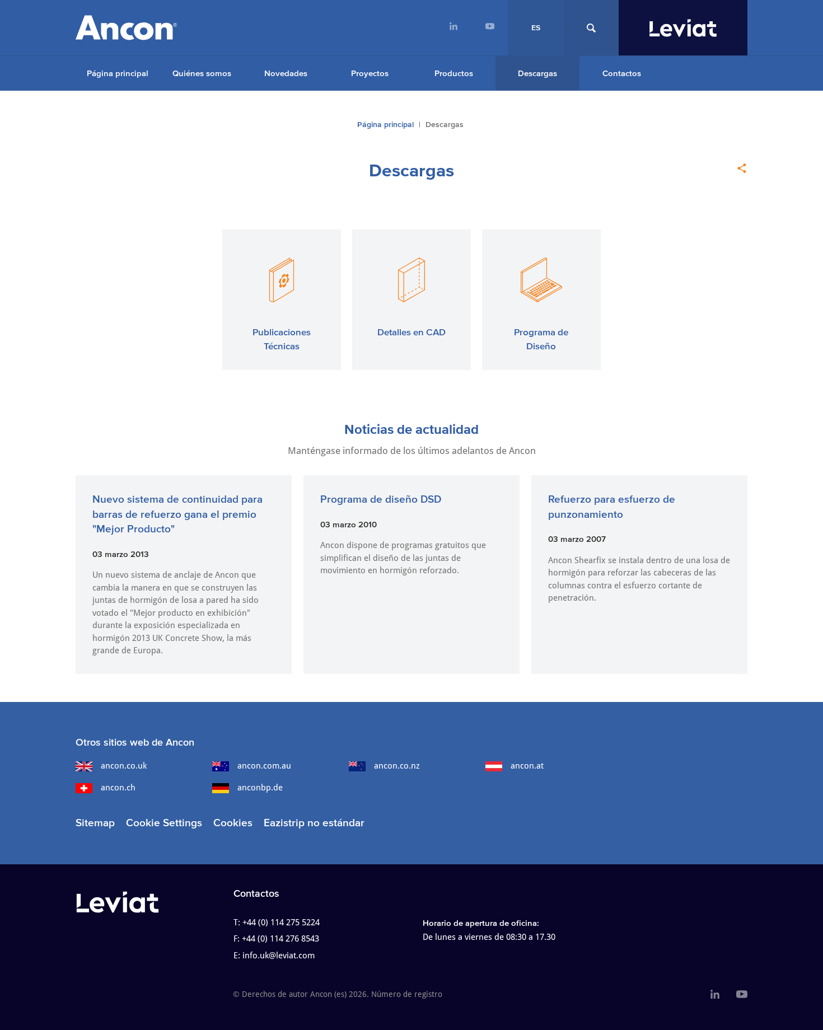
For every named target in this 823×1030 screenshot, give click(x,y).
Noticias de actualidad (411, 429)
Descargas (537, 73)
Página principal (117, 73)
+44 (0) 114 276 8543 (280, 939)
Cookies (232, 822)
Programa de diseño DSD (380, 499)
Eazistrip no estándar (314, 822)
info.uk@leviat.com (278, 956)
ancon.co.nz (397, 766)
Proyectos (370, 73)
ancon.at (527, 766)
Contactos (621, 73)
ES (535, 28)
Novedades (285, 73)
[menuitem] (453, 27)
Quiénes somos (201, 73)
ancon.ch (118, 788)
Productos (453, 73)
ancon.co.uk (124, 766)
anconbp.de (260, 788)
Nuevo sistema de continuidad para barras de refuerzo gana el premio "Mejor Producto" (177, 514)
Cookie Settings (164, 822)
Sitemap (95, 822)
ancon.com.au (264, 766)
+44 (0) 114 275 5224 (281, 922)
